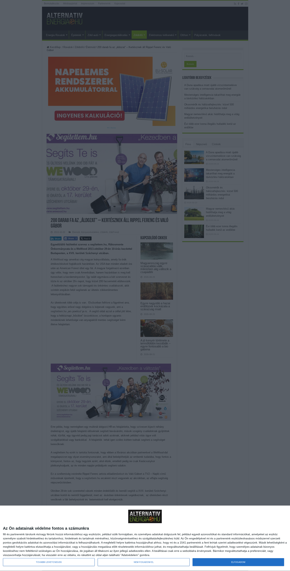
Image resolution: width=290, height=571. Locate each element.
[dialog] (145, 538)
